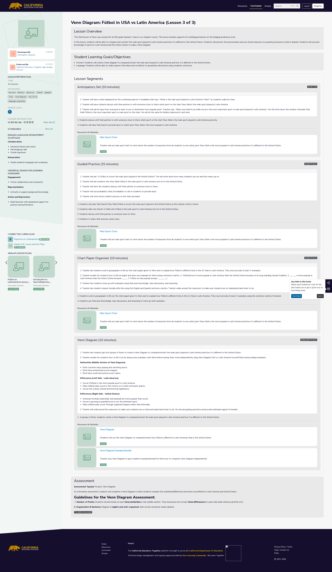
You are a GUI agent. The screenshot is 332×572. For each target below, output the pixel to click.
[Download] (315, 137)
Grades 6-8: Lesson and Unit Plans (29, 244)
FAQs (276, 553)
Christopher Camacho (26, 55)
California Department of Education (206, 551)
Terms (289, 547)
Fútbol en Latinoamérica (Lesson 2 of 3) (18, 282)
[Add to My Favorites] (27, 257)
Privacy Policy (280, 547)
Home (104, 544)
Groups (268, 6)
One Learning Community (194, 555)
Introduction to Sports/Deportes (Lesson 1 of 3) (41, 282)
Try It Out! (296, 296)
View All (49, 129)
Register (318, 6)
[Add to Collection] (27, 261)
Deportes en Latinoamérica (26, 239)
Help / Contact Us (281, 550)
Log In (307, 6)
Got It (320, 296)
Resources (242, 6)
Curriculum (255, 5)
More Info (48, 122)
